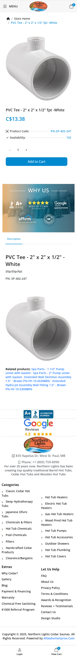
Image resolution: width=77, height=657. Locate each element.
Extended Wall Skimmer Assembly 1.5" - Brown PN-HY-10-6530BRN (38, 379)
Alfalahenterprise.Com (59, 638)
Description (14, 239)
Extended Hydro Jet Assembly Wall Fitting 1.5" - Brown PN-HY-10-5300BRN (36, 385)
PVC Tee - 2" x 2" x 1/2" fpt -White (34, 23)
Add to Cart (36, 161)
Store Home (22, 19)
